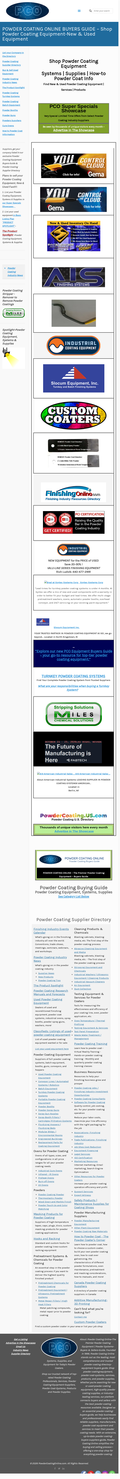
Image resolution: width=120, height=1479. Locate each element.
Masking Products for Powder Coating (48, 1215)
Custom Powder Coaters (90, 1322)
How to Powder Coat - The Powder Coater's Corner (91, 1238)
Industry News (20, 1350)
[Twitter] (59, 1468)
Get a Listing (20, 1339)
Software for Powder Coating (89, 1102)
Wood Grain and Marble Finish (54, 1201)
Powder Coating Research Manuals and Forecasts (51, 992)
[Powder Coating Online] (59, 1348)
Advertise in (74, 831)
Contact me (80, 1316)
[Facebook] (55, 1468)
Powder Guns (9, 115)
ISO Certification (83, 1157)
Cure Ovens (8, 125)
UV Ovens (43, 1185)
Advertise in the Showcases (20, 1343)
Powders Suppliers (11, 120)
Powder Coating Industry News (15, 272)
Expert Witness (82, 1195)
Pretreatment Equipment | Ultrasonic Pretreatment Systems (52, 1294)
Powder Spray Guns (48, 1110)
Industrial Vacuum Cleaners (89, 981)
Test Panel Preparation (86, 1031)
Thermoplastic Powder (50, 1198)
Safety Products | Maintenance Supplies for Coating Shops (91, 1204)
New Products (45, 976)
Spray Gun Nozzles (48, 1113)
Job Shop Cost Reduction (87, 1146)
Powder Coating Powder (51, 1194)
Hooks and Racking (47, 1238)
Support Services (83, 1191)
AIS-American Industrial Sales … (92, 773)
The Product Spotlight (48, 985)
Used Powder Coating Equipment (48, 1001)
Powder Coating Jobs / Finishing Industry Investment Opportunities (91, 1091)
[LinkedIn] (63, 1468)
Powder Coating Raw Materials (91, 1231)
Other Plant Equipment (87, 1227)
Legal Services (82, 1154)
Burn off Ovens (46, 1181)
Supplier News (46, 973)
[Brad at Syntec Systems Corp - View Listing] (62, 582)
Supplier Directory (20, 1353)
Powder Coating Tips (49, 980)
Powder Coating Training (90, 1043)
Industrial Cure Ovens (50, 1170)
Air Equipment (82, 985)
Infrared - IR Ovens (48, 1174)
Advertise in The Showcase (73, 130)
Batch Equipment (47, 1088)
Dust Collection (82, 988)
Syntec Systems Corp (91, 582)
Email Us (20, 1346)
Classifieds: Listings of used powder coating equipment (52, 1033)
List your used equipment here (52, 1048)
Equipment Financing (86, 1150)
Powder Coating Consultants (89, 1098)
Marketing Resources (86, 1161)
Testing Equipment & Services (91, 1027)
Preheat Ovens (46, 1177)
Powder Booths (46, 1106)
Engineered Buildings (50, 1138)
